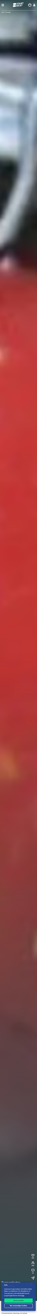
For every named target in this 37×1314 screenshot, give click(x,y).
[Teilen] (32, 1278)
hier (22, 1296)
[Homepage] (18, 5)
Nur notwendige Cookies (18, 1306)
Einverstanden (18, 1300)
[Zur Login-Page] (34, 5)
